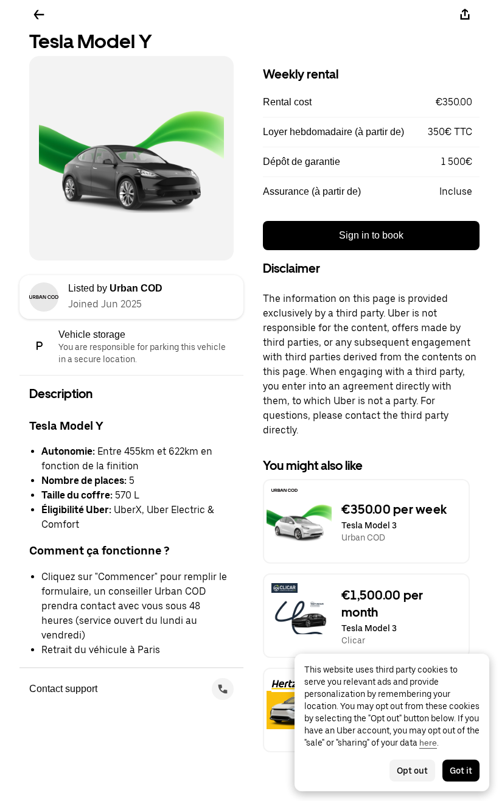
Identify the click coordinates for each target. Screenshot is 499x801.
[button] (371, 102)
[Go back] (39, 14)
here (428, 742)
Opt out (412, 770)
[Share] (465, 14)
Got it (461, 770)
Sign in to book (371, 235)
